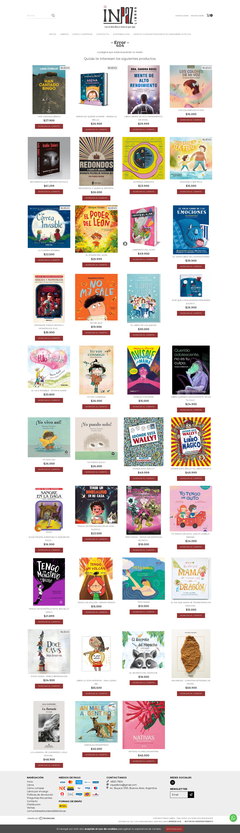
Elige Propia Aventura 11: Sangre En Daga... (49, 539)
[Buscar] (53, 15)
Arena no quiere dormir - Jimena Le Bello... (96, 118)
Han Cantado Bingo (49, 116)
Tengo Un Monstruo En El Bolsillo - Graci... (49, 610)
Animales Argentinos (96, 745)
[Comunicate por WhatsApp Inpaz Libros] (233, 818)
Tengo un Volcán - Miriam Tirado (96, 602)
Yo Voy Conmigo (96, 397)
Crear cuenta (182, 16)
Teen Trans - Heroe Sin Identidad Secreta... (143, 539)
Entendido (174, 829)
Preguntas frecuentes (39, 797)
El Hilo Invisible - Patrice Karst (49, 390)
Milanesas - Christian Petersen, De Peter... (191, 682)
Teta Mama (144, 602)
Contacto (102, 34)
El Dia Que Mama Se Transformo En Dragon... (191, 604)
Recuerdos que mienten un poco (49, 182)
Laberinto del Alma (143, 249)
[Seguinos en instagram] (172, 782)
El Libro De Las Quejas (143, 325)
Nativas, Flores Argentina (144, 751)
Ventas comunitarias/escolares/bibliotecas (162, 34)
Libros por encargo (37, 791)
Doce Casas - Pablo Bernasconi (49, 676)
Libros (64, 34)
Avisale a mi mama (144, 397)
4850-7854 (116, 781)
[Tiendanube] (41, 819)
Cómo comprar (82, 34)
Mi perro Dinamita (143, 182)
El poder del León (96, 255)
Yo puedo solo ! (96, 462)
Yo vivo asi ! (49, 459)
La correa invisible (49, 250)
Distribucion (121, 34)
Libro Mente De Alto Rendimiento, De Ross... (143, 118)
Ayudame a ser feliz (191, 182)
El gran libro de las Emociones (191, 256)
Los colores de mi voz (191, 110)
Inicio (52, 34)
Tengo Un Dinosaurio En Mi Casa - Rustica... (96, 528)
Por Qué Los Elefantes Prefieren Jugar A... (191, 302)
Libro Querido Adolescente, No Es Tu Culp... (191, 398)
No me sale (96, 323)
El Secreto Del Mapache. (143, 673)
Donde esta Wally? (144, 468)
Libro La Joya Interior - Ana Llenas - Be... (96, 682)
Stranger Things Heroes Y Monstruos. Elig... (49, 327)
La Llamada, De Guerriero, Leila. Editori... (49, 754)
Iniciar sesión (197, 16)
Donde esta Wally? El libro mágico (191, 468)
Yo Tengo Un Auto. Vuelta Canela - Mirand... (191, 535)
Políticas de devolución (40, 794)
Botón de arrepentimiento (199, 821)
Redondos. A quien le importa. (96, 188)
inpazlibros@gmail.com (123, 784)
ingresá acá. (175, 821)
